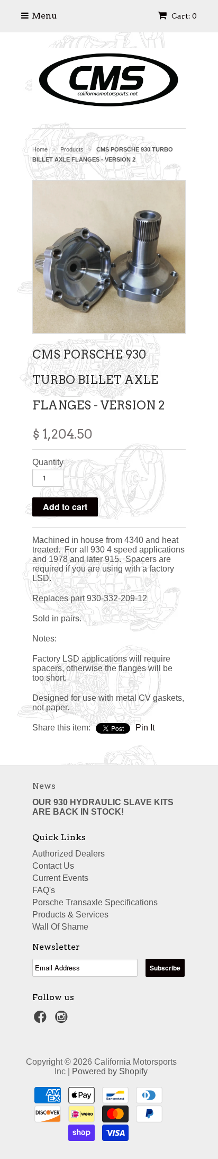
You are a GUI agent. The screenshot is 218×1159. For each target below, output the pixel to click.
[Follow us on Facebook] (42, 1020)
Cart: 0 (183, 16)
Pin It (145, 727)
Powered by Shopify (110, 1071)
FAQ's (43, 890)
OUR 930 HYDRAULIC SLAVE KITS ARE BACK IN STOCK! (103, 807)
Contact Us (53, 865)
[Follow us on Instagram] (63, 1020)
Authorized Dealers (68, 853)
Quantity (47, 462)
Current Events (60, 877)
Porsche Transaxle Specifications (95, 902)
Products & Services (70, 914)
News (44, 786)
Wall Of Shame (60, 926)
